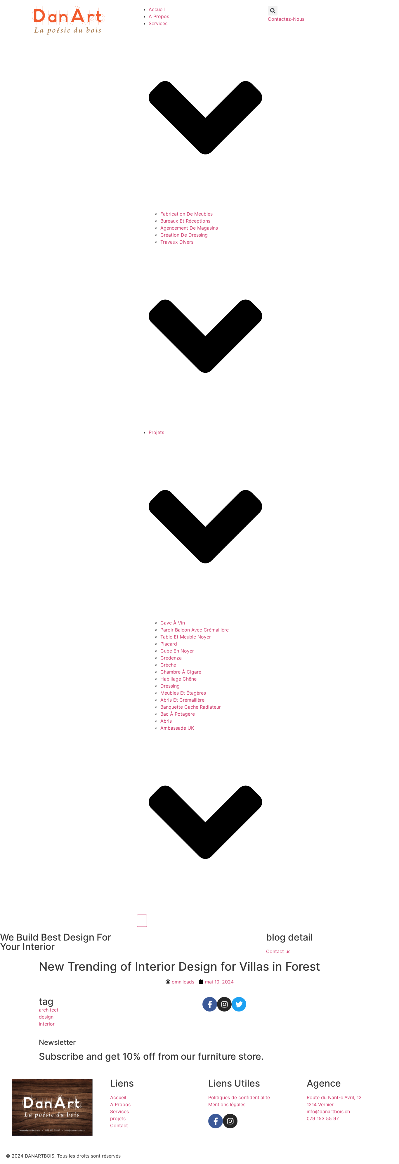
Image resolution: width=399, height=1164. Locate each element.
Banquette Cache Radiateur (190, 707)
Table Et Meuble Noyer (185, 637)
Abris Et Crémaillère (182, 700)
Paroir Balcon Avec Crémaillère (194, 630)
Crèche (168, 665)
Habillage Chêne (178, 679)
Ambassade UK (177, 728)
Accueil (157, 9)
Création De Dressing (184, 235)
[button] (272, 10)
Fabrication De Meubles (186, 214)
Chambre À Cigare (180, 672)
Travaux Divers (176, 242)
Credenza (171, 658)
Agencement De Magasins (189, 228)
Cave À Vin (172, 623)
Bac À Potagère (177, 714)
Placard (168, 644)
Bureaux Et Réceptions (185, 221)
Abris (166, 721)
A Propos (159, 16)
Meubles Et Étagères (183, 693)
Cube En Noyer (177, 651)
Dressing (170, 686)
